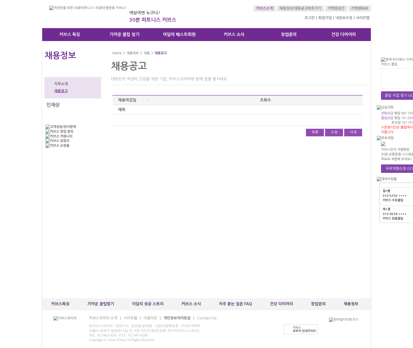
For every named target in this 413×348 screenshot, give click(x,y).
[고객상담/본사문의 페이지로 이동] (72, 127)
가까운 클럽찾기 (100, 304)
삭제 (353, 132)
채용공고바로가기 (307, 8)
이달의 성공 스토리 (148, 304)
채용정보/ (286, 8)
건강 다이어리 (343, 34)
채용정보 (132, 53)
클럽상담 (387, 118)
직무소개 (61, 84)
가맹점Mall (359, 8)
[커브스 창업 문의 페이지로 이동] (72, 131)
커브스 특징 (69, 34)
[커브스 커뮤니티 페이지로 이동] (72, 136)
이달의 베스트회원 (179, 34)
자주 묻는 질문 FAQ (235, 304)
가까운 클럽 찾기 (124, 34)
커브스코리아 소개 (103, 318)
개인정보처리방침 (177, 318)
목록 (315, 132)
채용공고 (61, 91)
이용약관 (150, 318)
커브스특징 (60, 304)
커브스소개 (264, 8)
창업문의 (289, 34)
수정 (334, 132)
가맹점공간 (336, 8)
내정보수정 (343, 18)
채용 (147, 53)
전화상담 (387, 113)
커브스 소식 (234, 34)
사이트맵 (362, 18)
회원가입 (325, 18)
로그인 (310, 18)
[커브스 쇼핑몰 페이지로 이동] (72, 145)
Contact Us (206, 318)
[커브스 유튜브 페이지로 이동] (72, 141)
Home (117, 53)
